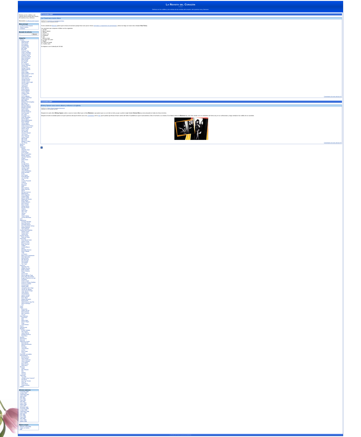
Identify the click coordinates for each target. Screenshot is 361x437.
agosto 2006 (23, 413)
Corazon (178, 434)
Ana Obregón (25, 45)
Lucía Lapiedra (25, 96)
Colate (23, 272)
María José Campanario (27, 255)
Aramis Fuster (25, 241)
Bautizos (22, 144)
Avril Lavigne (24, 152)
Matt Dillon (24, 100)
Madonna (23, 185)
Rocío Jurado (25, 204)
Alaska (23, 148)
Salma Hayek (25, 123)
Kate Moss (24, 336)
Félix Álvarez (25, 358)
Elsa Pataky (24, 61)
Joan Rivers (24, 85)
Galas (21, 307)
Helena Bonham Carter (27, 73)
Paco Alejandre (25, 195)
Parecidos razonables (26, 354)
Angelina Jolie (25, 47)
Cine (21, 219)
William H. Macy (25, 141)
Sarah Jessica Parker (27, 126)
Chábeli (23, 245)
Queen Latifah (25, 197)
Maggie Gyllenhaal (26, 97)
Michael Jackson (26, 192)
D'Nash (23, 158)
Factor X (23, 382)
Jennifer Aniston (25, 79)
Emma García (25, 357)
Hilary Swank (25, 75)
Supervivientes (25, 385)
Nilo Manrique (25, 259)
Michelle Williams (26, 106)
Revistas (22, 367)
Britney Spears (25, 155)
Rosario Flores (25, 207)
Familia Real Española (26, 230)
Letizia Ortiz (24, 234)
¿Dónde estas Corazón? (28, 378)
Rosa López (24, 351)
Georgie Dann (25, 164)
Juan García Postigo (27, 290)
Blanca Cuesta (25, 243)
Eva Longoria (25, 64)
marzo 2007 (23, 403)
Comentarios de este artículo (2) (332, 96)
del (175, 434)
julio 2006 (22, 414)
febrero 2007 (23, 404)
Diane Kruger (24, 59)
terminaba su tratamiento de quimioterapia (105, 25)
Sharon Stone (25, 128)
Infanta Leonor (25, 231)
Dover (23, 161)
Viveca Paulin (25, 137)
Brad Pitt (23, 49)
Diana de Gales (25, 237)
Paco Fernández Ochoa (27, 226)
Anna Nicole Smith (26, 240)
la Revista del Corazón (32, 21)
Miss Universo (25, 313)
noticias (172, 9)
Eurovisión (24, 309)
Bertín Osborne (25, 271)
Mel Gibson (24, 103)
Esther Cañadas (25, 330)
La (170, 434)
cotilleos (164, 9)
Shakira (23, 209)
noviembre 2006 (24, 408)
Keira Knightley (25, 90)
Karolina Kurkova (26, 334)
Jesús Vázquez (25, 361)
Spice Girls (24, 210)
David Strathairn (25, 58)
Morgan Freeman (26, 107)
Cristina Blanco (25, 247)
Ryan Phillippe (25, 121)
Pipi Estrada (24, 261)
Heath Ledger (25, 72)
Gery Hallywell (25, 165)
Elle (22, 371)
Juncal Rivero (25, 293)
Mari (22, 319)
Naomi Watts (24, 109)
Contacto (22, 28)
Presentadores (24, 355)
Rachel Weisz (25, 119)
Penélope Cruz (25, 116)
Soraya (23, 352)
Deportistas (23, 220)
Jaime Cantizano (26, 360)
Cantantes (23, 147)
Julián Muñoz (25, 292)
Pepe (22, 323)
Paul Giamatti (25, 113)
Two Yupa (24, 264)
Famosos (22, 265)
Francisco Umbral (26, 283)
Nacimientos (23, 338)
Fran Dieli (24, 347)
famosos (206, 9)
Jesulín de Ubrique (26, 289)
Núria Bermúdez (25, 257)
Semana (23, 374)
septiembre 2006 (24, 411)
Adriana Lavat (25, 41)
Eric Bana (24, 62)
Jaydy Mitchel (25, 333)
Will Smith (24, 140)
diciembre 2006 (24, 407)
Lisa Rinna (24, 95)
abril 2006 (22, 418)
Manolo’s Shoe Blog (25, 426)
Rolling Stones (25, 206)
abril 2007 (22, 401)
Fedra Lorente (25, 281)
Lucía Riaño (24, 362)
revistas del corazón (185, 9)
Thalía (23, 214)
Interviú (23, 372)
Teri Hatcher (24, 131)
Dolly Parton (24, 159)
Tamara (23, 213)
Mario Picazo (25, 364)
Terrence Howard (26, 133)
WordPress (189, 434)
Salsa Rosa (24, 383)
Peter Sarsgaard (25, 117)
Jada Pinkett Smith (26, 76)
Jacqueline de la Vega (27, 288)
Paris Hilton (24, 298)
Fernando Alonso (26, 224)
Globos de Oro (25, 310)
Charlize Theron (25, 55)
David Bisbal (24, 343)
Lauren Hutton (25, 92)
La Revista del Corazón (180, 4)
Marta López (24, 320)
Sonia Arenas (25, 324)
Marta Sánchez (25, 189)
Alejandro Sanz (25, 150)
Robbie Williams (25, 202)
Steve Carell (24, 130)
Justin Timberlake (26, 171)
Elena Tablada (25, 251)
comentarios (91, 115)
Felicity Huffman (25, 65)
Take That (24, 212)
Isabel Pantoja (25, 166)
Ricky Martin (24, 200)
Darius (23, 248)
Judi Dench (24, 86)
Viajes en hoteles (24, 428)
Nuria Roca (24, 365)
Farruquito (24, 279)
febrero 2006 (23, 421)
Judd (22, 252)
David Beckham (25, 223)
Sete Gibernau (25, 228)
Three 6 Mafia (25, 216)
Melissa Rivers (25, 104)
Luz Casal (24, 183)
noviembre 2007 (24, 391)
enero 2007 (23, 406)
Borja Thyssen (25, 244)
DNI (21, 429)
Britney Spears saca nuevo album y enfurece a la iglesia (61, 105)
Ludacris (23, 182)
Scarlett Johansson (26, 127)
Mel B (23, 190)
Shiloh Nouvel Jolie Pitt (27, 302)
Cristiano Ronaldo (26, 221)
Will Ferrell (24, 138)
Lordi (22, 179)
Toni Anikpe (24, 262)
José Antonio (24, 348)
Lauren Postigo (25, 295)
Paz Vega (24, 114)
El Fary (23, 162)
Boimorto (54, 25)
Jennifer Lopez (25, 168)
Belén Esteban (25, 269)
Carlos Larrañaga (26, 52)
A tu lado (23, 376)
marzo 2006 (23, 420)
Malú (22, 186)
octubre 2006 (23, 410)
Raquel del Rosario (26, 199)
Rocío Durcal (24, 203)
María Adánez (25, 99)
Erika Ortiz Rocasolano (27, 276)
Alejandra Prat (25, 266)
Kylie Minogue (25, 176)
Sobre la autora (24, 27)
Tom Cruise (24, 134)
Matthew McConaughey (27, 102)
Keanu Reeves (25, 89)
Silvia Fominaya (25, 303)
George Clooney (25, 68)
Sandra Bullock (25, 124)
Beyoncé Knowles (26, 154)
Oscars (23, 314)
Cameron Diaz (25, 51)
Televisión (22, 375)
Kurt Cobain (24, 175)
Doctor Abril (24, 274)
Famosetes (23, 238)
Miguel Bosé (24, 193)
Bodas (22, 145)
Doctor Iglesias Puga (27, 275)
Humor (22, 326)
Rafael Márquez (25, 227)
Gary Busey (24, 66)
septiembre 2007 (24, 394)
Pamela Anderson (26, 111)
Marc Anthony (25, 188)
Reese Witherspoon (26, 120)
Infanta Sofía (24, 233)
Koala (23, 173)
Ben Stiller (24, 48)
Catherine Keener (26, 54)
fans (99, 115)
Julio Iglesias (25, 169)
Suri (22, 305)
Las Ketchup (24, 178)
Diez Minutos (25, 369)
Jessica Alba (24, 83)
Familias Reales (24, 235)
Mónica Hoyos (25, 296)
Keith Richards (25, 172)
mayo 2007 (23, 400)
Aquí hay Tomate (26, 381)
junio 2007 (23, 399)
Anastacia (24, 151)
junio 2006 (23, 415)
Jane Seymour (25, 78)
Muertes (22, 337)
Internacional (23, 327)
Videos (22, 386)
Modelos (22, 329)
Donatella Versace (26, 250)
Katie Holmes (25, 88)
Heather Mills (25, 286)
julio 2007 (22, 397)
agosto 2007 (23, 396)
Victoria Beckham (26, 217)
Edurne (23, 345)
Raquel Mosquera (26, 299)
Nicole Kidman (25, 110)
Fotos (21, 306)
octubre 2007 (23, 393)
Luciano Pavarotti (26, 181)
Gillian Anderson (25, 69)
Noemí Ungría (25, 321)
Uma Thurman (25, 135)
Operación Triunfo (25, 341)
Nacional (22, 340)
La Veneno (24, 254)
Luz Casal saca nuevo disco (51, 18)
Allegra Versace (25, 268)
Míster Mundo (25, 312)
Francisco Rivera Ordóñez (28, 282)
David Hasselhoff (26, 57)
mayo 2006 (23, 417)
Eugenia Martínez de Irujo (28, 278)
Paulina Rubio (25, 196)
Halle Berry (24, 71)
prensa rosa (198, 9)
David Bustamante (26, 344)
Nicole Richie (25, 258)
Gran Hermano (24, 316)
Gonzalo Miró (25, 285)
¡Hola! (23, 368)
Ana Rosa (24, 379)
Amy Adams (24, 44)
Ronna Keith (24, 300)
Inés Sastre (24, 331)
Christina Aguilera (26, 157)
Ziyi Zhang (24, 142)
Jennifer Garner (25, 80)
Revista (172, 434)
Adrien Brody (24, 42)
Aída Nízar (24, 317)
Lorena (23, 350)
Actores (22, 40)
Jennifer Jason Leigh (27, 82)
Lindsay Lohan (25, 93)
